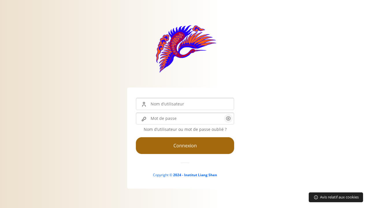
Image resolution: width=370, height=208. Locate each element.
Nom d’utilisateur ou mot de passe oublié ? (185, 129)
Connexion (185, 145)
